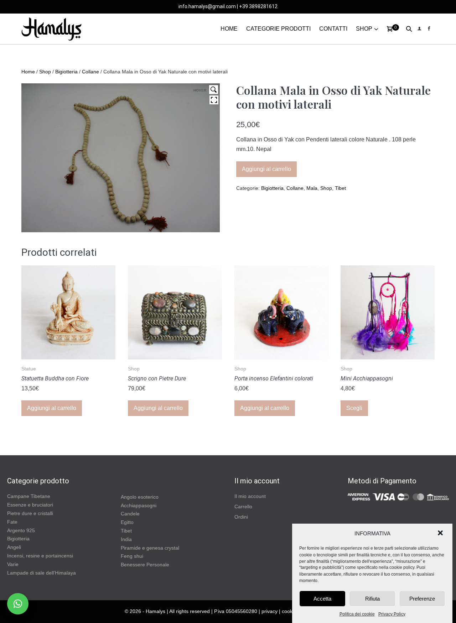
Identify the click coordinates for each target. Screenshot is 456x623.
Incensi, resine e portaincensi (40, 556)
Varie (13, 564)
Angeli (14, 547)
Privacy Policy (391, 614)
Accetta (322, 599)
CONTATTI (333, 29)
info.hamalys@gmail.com (207, 6)
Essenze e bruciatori (30, 505)
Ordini (241, 517)
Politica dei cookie (357, 614)
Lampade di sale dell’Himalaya (41, 573)
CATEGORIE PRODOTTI (278, 29)
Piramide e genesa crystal (150, 548)
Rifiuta (372, 599)
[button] (441, 533)
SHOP (364, 29)
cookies (290, 611)
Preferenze (422, 599)
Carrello (243, 506)
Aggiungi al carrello (266, 169)
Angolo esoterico (140, 497)
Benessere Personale (145, 564)
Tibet (340, 188)
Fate (12, 522)
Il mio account (250, 496)
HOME (229, 29)
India (126, 539)
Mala (311, 188)
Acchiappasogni (138, 505)
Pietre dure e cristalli (30, 513)
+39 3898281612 (258, 6)
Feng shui (132, 556)
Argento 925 (21, 530)
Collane (90, 71)
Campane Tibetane (28, 496)
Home (28, 71)
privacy (269, 611)
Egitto (127, 522)
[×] (17, 603)
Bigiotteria (66, 71)
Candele (130, 513)
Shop (45, 71)
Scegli (354, 408)
